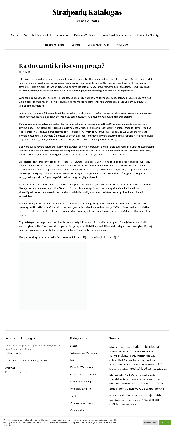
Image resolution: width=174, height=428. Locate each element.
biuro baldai (151, 346)
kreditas (146, 368)
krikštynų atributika (116, 375)
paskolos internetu (154, 388)
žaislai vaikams (131, 404)
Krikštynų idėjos (109, 237)
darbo (153, 356)
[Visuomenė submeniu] (129, 44)
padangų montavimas (145, 383)
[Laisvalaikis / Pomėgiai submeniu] (162, 35)
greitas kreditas (146, 359)
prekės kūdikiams (124, 395)
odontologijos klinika (127, 384)
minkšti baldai (153, 379)
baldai (137, 346)
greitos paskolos (134, 364)
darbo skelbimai (116, 360)
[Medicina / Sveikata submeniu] (65, 44)
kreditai (134, 368)
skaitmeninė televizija (139, 395)
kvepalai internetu (147, 375)
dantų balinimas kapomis (144, 351)
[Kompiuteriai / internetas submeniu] (131, 35)
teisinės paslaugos (118, 400)
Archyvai (10, 367)
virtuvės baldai (150, 399)
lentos (134, 379)
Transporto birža (134, 400)
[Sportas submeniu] (81, 44)
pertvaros (112, 395)
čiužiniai (114, 404)
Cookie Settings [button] (150, 422)
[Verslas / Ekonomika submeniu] (110, 44)
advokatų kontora (126, 347)
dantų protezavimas (140, 355)
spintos (154, 394)
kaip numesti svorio (147, 364)
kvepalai (131, 374)
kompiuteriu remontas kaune (118, 369)
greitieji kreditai (118, 363)
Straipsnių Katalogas (87, 12)
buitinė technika (126, 351)
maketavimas (141, 379)
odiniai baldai (114, 384)
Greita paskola (130, 360)
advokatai (114, 346)
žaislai (122, 404)
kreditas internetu (160, 369)
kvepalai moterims (119, 379)
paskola (159, 383)
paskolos (136, 388)
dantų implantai (119, 355)
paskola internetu (118, 388)
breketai (113, 351)
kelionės (159, 364)
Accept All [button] (165, 422)
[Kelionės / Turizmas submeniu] (96, 35)
